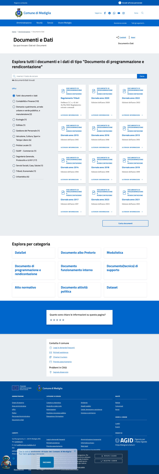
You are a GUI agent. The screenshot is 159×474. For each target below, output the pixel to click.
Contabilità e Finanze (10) (27, 101)
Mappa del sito (19, 469)
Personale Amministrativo (21, 416)
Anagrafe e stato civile (54, 406)
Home (14, 31)
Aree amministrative (19, 406)
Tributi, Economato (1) (26, 171)
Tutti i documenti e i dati (26, 95)
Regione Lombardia (20, 3)
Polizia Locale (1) (23, 145)
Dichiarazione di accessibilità (90, 449)
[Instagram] (122, 12)
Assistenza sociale (120, 23)
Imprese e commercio (88, 413)
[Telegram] (108, 12)
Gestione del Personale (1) (28, 130)
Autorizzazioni (51, 409)
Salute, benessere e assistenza (91, 409)
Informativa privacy (87, 442)
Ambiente (84, 402)
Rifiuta (110, 456)
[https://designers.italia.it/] (131, 440)
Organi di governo (18, 402)
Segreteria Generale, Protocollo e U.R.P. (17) (26, 156)
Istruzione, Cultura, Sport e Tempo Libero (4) (28, 136)
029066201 (19, 441)
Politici (14, 413)
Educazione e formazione (54, 416)
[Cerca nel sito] (142, 12)
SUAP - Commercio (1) (26, 150)
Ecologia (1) (21, 119)
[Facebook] (104, 12)
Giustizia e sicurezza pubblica (56, 413)
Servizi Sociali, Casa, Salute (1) (29, 165)
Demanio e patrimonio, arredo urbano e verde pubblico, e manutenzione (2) (29, 107)
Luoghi (117, 423)
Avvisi (117, 409)
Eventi (117, 427)
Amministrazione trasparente (91, 439)
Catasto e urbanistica (53, 402)
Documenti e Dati (18, 420)
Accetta (110, 461)
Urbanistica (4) (22, 176)
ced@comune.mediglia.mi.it (26, 445)
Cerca (142, 76)
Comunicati (119, 406)
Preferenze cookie (78, 467)
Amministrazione (24, 31)
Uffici (14, 88)
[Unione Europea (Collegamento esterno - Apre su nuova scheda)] (22, 388)
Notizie (117, 402)
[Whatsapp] (113, 12)
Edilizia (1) (20, 125)
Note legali (84, 446)
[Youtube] (118, 12)
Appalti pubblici (86, 406)
